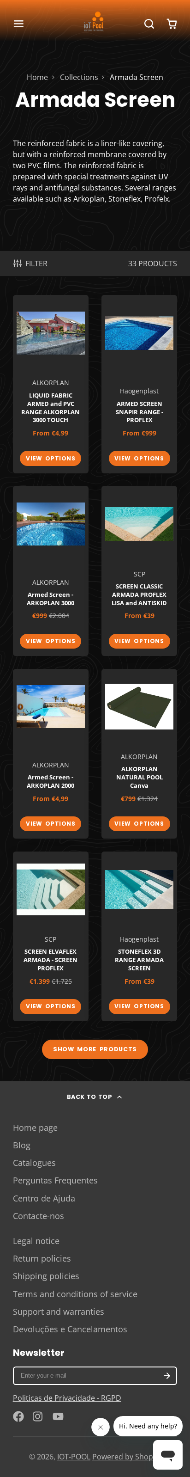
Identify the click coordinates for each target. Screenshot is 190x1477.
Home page (35, 1127)
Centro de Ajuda (44, 1198)
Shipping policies (46, 1275)
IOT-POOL (73, 1457)
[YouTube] (58, 1416)
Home (37, 77)
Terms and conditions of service (75, 1293)
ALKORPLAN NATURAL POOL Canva (139, 754)
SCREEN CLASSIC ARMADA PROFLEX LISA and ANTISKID (139, 571)
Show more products (95, 1049)
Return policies (42, 1258)
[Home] (95, 24)
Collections (79, 77)
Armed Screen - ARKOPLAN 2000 (51, 754)
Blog (21, 1145)
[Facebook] (18, 1416)
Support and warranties (58, 1311)
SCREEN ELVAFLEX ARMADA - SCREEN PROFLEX (51, 937)
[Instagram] (38, 1416)
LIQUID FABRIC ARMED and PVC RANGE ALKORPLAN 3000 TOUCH (51, 384)
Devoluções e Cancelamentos (70, 1329)
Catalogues (34, 1162)
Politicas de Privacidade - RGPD (67, 1398)
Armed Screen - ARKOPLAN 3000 (51, 571)
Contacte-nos (38, 1215)
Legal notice (36, 1240)
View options (50, 458)
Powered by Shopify (126, 1457)
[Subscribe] (167, 1376)
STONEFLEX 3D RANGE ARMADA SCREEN (139, 937)
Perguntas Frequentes (55, 1180)
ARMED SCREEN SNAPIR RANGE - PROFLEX (139, 384)
